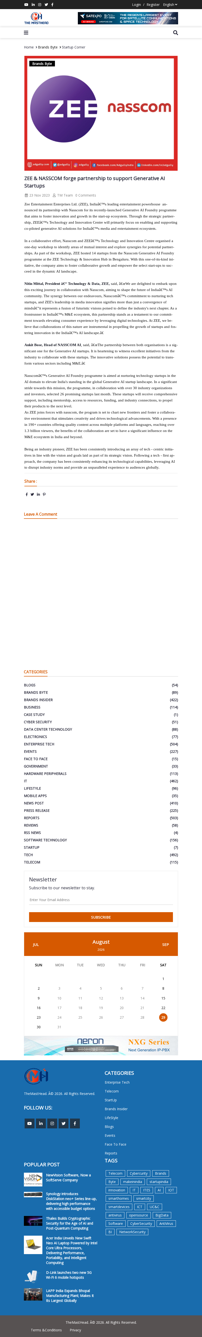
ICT (139, 1206)
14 (142, 998)
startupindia (159, 1181)
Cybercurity (139, 1173)
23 (39, 1017)
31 (59, 1027)
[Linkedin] (33, 4)
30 (39, 1027)
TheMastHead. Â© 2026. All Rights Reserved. (101, 1322)
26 (101, 1017)
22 (163, 1007)
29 (163, 1017)
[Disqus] (101, 592)
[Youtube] (26, 4)
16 (39, 1007)
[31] (128, 18)
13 (122, 998)
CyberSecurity (141, 1223)
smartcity (143, 1198)
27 (122, 1017)
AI (159, 1190)
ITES (146, 1190)
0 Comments (85, 195)
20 (122, 1007)
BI (110, 1231)
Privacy (75, 1330)
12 (101, 998)
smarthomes (118, 1198)
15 (163, 998)
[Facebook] (52, 4)
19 (101, 1007)
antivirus (115, 1215)
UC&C (154, 1206)
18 (80, 1007)
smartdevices (119, 1206)
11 (80, 998)
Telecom (115, 1173)
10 (59, 998)
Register (153, 4)
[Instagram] (40, 4)
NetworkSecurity (132, 1231)
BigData (161, 1215)
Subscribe (101, 917)
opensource (138, 1215)
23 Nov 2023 (39, 195)
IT (134, 1190)
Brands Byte (48, 47)
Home (29, 47)
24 (59, 1017)
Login (136, 4)
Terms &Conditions (46, 1330)
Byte (112, 1181)
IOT (171, 1190)
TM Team (64, 195)
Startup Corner (73, 47)
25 (80, 1017)
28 (142, 1017)
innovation (116, 1190)
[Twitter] (46, 4)
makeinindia (132, 1181)
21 (142, 1007)
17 (59, 1007)
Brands (160, 1173)
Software (115, 1223)
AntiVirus (166, 1223)
